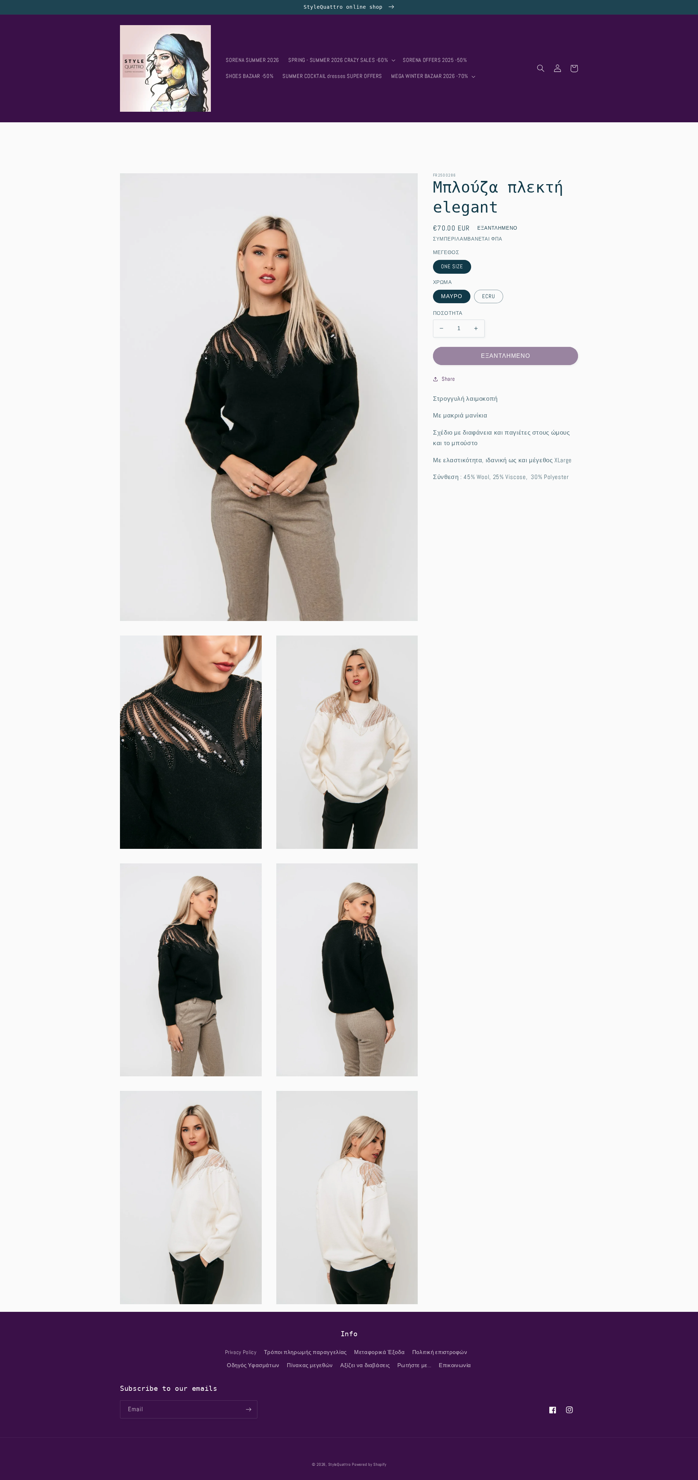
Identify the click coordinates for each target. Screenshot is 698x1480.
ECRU (488, 296)
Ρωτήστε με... (414, 1365)
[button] (341, 60)
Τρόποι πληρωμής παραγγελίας (305, 1352)
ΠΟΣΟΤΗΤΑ (447, 313)
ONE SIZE (452, 266)
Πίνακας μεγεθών (310, 1365)
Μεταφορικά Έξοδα (379, 1352)
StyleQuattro (339, 1464)
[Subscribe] (248, 1409)
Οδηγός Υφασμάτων (253, 1365)
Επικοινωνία (455, 1365)
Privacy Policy (241, 1352)
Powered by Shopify (369, 1464)
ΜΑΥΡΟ (451, 296)
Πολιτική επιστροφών (440, 1352)
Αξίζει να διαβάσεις (365, 1365)
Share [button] (448, 378)
